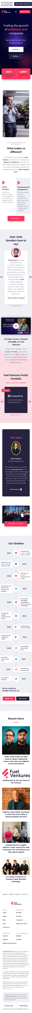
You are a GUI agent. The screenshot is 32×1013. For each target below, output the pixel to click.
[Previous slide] (2, 277)
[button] (16, 12)
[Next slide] (30, 277)
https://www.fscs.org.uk (8, 988)
